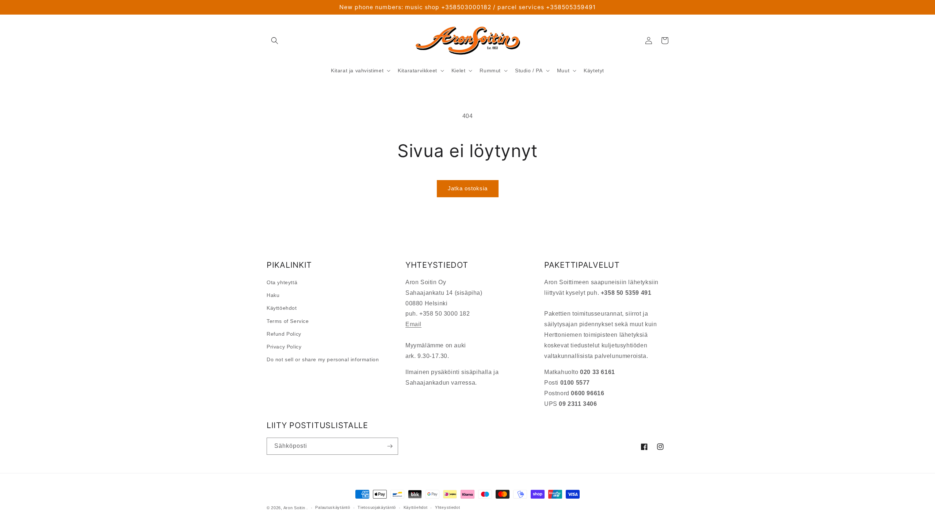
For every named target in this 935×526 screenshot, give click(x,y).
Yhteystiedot (447, 507)
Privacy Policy (284, 347)
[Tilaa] (390, 446)
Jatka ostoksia (468, 188)
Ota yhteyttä (282, 282)
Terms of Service (288, 321)
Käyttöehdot (282, 308)
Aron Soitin (294, 508)
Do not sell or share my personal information (323, 359)
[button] (275, 41)
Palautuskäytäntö (332, 507)
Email (413, 324)
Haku (273, 295)
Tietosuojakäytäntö (377, 507)
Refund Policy (284, 334)
